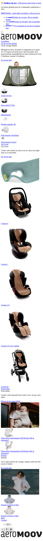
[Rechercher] (3, 529)
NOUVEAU (6, 13)
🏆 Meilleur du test (8, 3)
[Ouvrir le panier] (11, 529)
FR (8, 524)
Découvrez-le (35, 13)
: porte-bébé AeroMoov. (20, 13)
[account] (7, 529)
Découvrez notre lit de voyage (30, 3)
